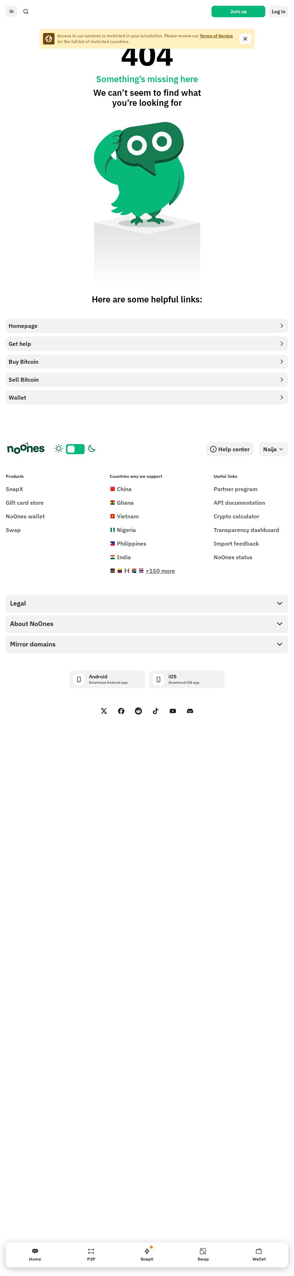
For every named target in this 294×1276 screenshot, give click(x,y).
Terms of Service (216, 35)
